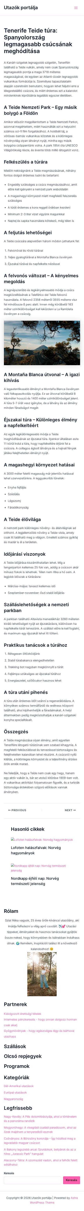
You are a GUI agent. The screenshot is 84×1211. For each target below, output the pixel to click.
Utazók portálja (21, 7)
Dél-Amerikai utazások (19, 1086)
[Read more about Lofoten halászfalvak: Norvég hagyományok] (42, 839)
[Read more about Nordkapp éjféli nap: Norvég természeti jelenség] (42, 868)
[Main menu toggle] (76, 8)
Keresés (9, 1173)
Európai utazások (15, 1092)
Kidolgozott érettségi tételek (22, 1014)
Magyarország (13, 1099)
